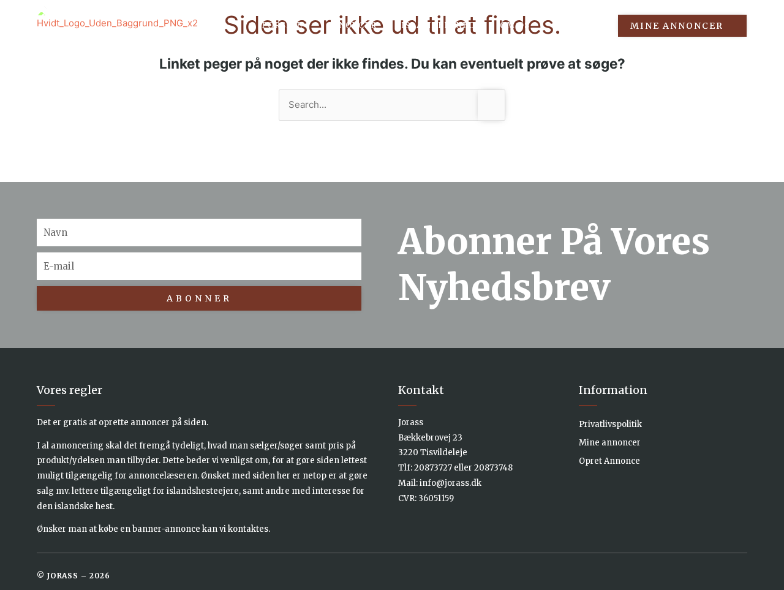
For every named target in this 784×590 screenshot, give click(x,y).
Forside (282, 25)
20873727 (433, 468)
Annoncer (352, 25)
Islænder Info (438, 25)
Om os (515, 25)
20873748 (493, 468)
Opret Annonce (609, 461)
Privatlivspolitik (610, 424)
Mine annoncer (610, 442)
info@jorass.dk (450, 483)
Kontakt (577, 25)
